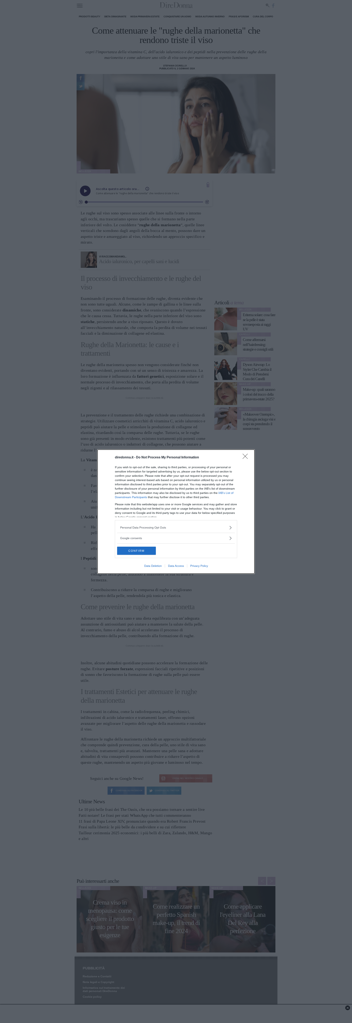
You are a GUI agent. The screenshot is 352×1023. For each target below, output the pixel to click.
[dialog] (176, 512)
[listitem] (176, 527)
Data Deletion (153, 565)
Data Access (176, 565)
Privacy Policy (199, 565)
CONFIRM (136, 550)
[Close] (246, 457)
